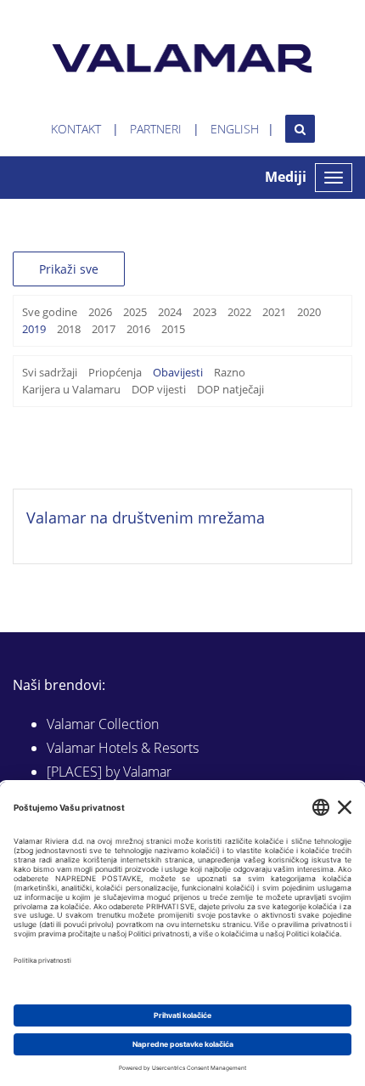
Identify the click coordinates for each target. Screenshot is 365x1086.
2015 (173, 329)
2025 (135, 312)
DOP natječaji (230, 389)
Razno (229, 372)
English (235, 129)
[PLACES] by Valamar (109, 771)
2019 (34, 329)
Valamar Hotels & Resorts (123, 747)
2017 (103, 329)
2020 (309, 312)
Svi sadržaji (49, 372)
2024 (170, 312)
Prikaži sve (68, 269)
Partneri (156, 129)
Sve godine (49, 312)
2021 (274, 312)
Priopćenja (115, 372)
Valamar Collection (103, 724)
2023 (204, 312)
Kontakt (76, 129)
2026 (100, 312)
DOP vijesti (159, 389)
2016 (138, 329)
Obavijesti (178, 372)
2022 (239, 312)
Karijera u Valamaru (71, 389)
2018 (69, 329)
